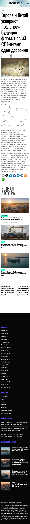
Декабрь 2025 (5, 353)
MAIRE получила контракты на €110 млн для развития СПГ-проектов (20, 484)
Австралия (4, 215)
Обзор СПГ (15, 3)
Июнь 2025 (4, 370)
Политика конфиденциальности (9, 516)
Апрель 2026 (5, 342)
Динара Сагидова (18, 56)
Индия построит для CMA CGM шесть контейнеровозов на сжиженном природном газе (14, 245)
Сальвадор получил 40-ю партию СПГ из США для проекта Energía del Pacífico (20, 472)
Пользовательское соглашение (20, 515)
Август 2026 (5, 330)
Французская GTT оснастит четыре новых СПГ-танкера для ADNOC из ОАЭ (20, 449)
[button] (3, 175)
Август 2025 (5, 365)
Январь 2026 (5, 350)
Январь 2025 (5, 384)
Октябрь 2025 (5, 359)
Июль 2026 (4, 333)
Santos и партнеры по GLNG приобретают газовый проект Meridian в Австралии (13, 218)
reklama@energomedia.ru (21, 518)
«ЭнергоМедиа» (19, 503)
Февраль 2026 (5, 348)
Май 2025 (4, 373)
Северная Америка (7, 410)
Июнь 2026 (4, 336)
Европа (3, 10)
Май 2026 (4, 339)
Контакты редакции (10, 513)
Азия (3, 241)
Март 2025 (4, 379)
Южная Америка (6, 413)
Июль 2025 (4, 367)
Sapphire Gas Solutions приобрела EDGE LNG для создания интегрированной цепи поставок (20, 461)
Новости (3, 407)
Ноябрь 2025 (5, 356)
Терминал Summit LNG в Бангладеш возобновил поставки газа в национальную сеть (13, 273)
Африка (3, 402)
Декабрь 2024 (5, 387)
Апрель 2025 (5, 376)
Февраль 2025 (5, 382)
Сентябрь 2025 (5, 362)
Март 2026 (4, 345)
